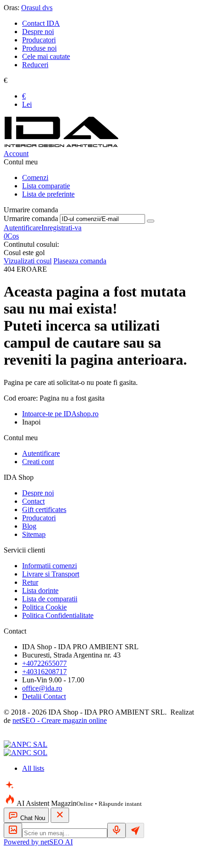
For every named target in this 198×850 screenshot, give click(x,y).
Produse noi (39, 48)
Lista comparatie (46, 186)
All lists (33, 768)
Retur (30, 582)
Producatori (39, 40)
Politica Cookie (44, 607)
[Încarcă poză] (13, 830)
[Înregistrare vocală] (116, 830)
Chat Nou (31, 818)
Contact (33, 501)
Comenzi (35, 177)
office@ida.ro (42, 688)
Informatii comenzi (49, 566)
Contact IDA (41, 23)
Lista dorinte (40, 590)
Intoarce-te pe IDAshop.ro (60, 414)
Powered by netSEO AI (38, 842)
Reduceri (35, 65)
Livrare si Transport (50, 574)
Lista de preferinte (48, 194)
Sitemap (34, 534)
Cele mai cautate (46, 56)
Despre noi (38, 31)
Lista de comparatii (49, 599)
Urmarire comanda (31, 218)
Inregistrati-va (61, 228)
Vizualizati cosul (28, 261)
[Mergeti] (150, 221)
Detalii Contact (44, 696)
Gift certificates (44, 509)
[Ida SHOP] (61, 145)
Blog (29, 526)
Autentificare (22, 228)
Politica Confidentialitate (57, 615)
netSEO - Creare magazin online (59, 720)
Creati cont (38, 462)
